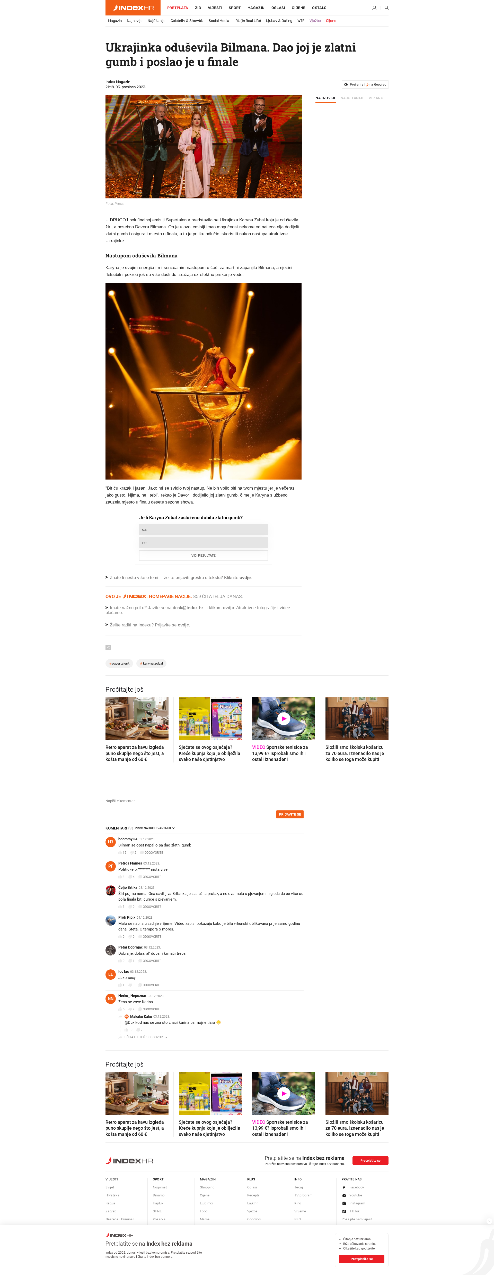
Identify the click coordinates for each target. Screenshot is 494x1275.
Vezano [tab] (376, 98)
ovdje (228, 607)
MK (126, 1016)
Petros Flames (130, 863)
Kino (297, 1203)
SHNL (157, 1211)
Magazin (115, 21)
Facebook (357, 1187)
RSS (297, 1219)
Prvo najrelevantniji (153, 828)
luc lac (123, 971)
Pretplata (177, 8)
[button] (111, 717)
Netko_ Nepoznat (132, 996)
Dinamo (159, 1195)
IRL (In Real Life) (247, 21)
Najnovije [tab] (325, 98)
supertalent (119, 663)
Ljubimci (206, 1203)
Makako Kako (141, 1016)
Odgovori (254, 1219)
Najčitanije (156, 21)
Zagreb (110, 1211)
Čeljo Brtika (127, 887)
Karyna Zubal (151, 663)
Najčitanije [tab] (353, 98)
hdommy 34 (127, 839)
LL (110, 974)
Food (204, 1211)
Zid (198, 8)
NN (110, 998)
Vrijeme (300, 1211)
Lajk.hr (252, 1203)
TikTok (354, 1211)
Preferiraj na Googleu (368, 84)
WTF (300, 21)
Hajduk (158, 1203)
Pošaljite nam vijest (357, 1219)
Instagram (357, 1203)
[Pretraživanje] (385, 8)
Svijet (109, 1187)
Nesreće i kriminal (119, 1219)
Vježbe (315, 21)
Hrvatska (112, 1195)
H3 (110, 842)
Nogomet (160, 1187)
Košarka (159, 1219)
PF (110, 866)
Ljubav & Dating (279, 21)
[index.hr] (133, 7)
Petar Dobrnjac (130, 947)
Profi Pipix (126, 917)
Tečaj (298, 1187)
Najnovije (135, 21)
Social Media (219, 21)
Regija (110, 1203)
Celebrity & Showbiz (187, 21)
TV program (303, 1195)
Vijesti (215, 8)
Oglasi (278, 8)
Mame (205, 1219)
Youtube (355, 1195)
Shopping (207, 1187)
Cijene (298, 8)
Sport (235, 8)
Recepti (253, 1195)
